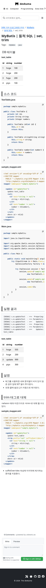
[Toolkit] (26, 576)
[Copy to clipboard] (43, 104)
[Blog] (39, 576)
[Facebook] (43, 576)
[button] (14, 8)
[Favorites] (31, 576)
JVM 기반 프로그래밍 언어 (12, 27)
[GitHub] (35, 576)
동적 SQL (8, 30)
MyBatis (30, 27)
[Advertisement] (23, 505)
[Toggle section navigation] (42, 18)
